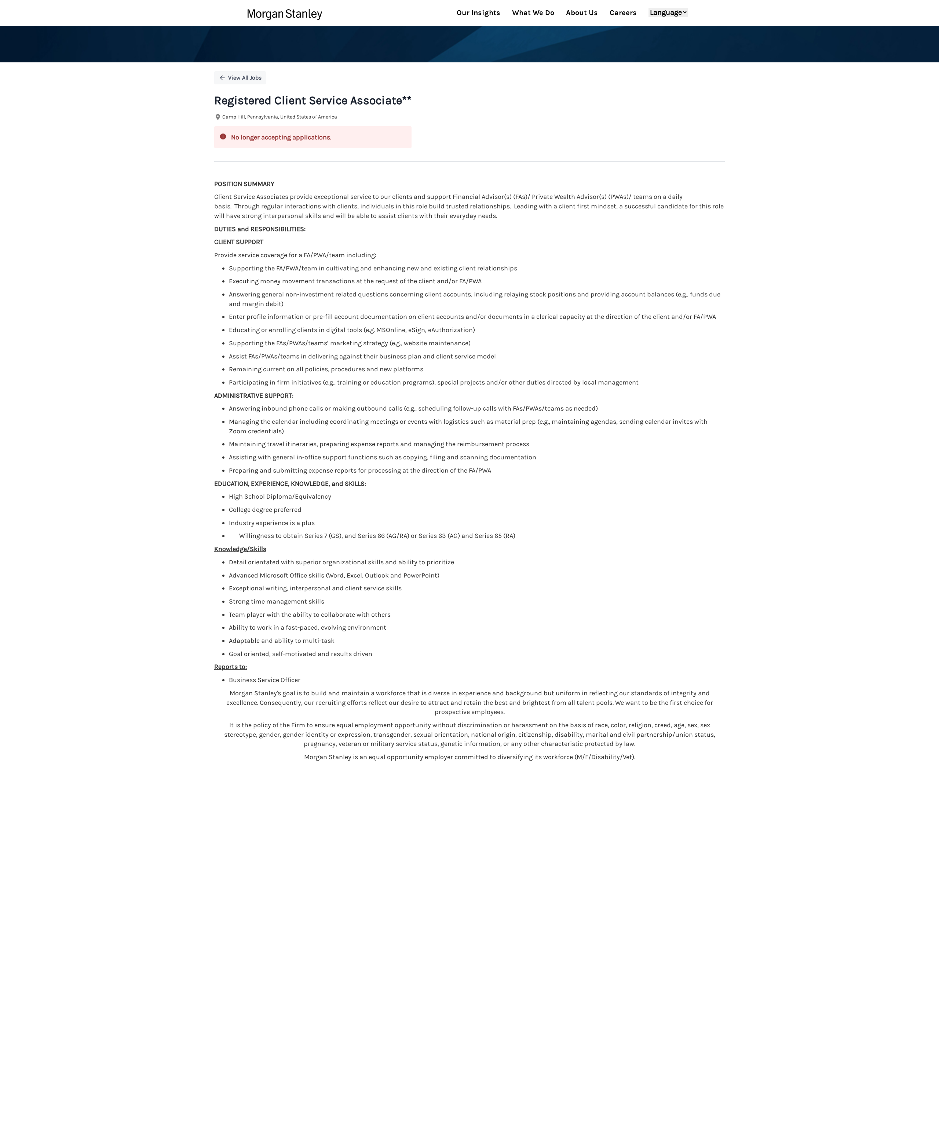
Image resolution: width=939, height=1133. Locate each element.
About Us (582, 12)
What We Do (533, 12)
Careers (623, 12)
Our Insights (478, 12)
